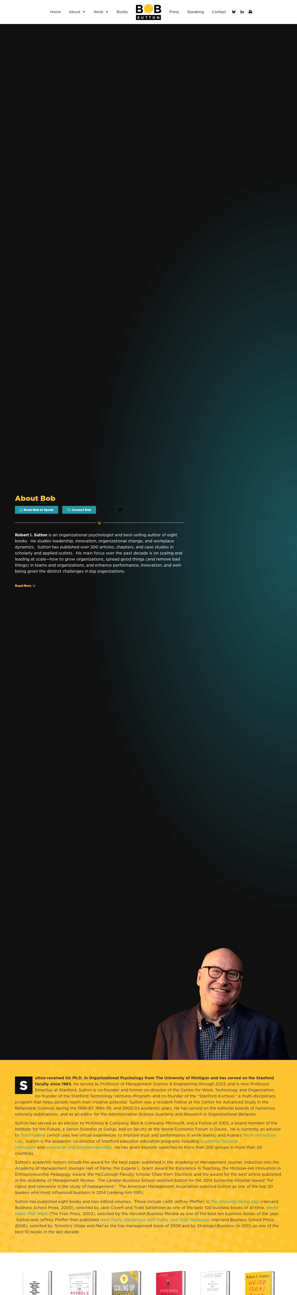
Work (98, 11)
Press (174, 11)
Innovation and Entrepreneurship (78, 1147)
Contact (219, 11)
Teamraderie (33, 1135)
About (74, 11)
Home (55, 11)
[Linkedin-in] (242, 12)
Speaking (195, 11)
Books (122, 11)
